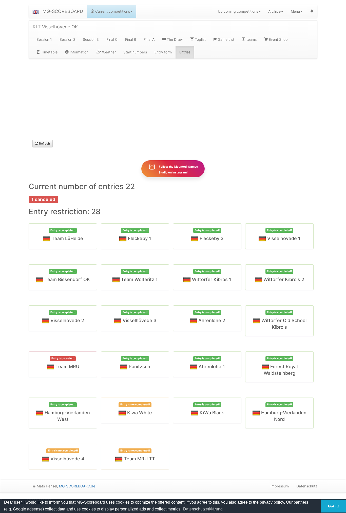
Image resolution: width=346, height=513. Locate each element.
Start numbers (135, 52)
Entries (184, 52)
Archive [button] (274, 11)
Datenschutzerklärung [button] (203, 509)
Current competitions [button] (112, 11)
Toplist (200, 39)
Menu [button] (295, 11)
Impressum (280, 486)
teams (251, 39)
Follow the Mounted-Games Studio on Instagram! (178, 169)
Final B (130, 39)
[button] (36, 11)
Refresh (44, 143)
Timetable (48, 52)
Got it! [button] (333, 506)
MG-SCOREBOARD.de (77, 486)
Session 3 (91, 39)
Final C (112, 39)
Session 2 (67, 39)
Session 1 (44, 39)
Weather (108, 52)
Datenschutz (306, 486)
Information (78, 52)
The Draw (174, 39)
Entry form (163, 52)
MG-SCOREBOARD (63, 11)
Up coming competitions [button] (238, 11)
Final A (149, 39)
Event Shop (278, 39)
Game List (225, 39)
